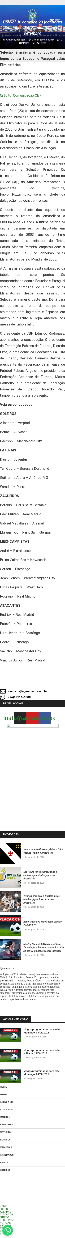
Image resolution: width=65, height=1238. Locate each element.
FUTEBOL (5, 1117)
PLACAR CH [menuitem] (6, 1214)
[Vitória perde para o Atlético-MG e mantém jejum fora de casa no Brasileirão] (10, 901)
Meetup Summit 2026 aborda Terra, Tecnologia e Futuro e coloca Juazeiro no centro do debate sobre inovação (43, 947)
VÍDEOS (4, 1162)
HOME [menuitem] (3, 1206)
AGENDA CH (6, 1102)
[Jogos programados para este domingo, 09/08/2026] (10, 1076)
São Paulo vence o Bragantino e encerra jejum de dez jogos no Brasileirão (40, 875)
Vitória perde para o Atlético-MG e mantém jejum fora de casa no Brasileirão (41, 899)
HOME (3, 1087)
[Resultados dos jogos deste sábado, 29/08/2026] (10, 925)
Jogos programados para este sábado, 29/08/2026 (42, 1052)
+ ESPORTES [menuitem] (7, 1220)
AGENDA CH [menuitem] (6, 1211)
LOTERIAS (5, 1170)
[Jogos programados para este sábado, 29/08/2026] (10, 1055)
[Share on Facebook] (43, 682)
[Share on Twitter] (55, 682)
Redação (21, 39)
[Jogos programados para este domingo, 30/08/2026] (10, 1035)
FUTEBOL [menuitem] (5, 1217)
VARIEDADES (7, 1155)
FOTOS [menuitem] (4, 1209)
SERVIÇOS (5, 1139)
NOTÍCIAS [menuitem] (5, 1222)
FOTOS (3, 1094)
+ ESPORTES (6, 1124)
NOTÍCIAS (5, 1132)
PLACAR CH (6, 1109)
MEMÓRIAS (6, 1147)
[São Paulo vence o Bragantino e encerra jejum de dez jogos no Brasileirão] (10, 877)
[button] (7, 1230)
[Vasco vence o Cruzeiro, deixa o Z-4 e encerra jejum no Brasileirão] (10, 853)
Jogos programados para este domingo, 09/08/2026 (42, 1073)
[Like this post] (32, 682)
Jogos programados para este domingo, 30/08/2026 (42, 1031)
